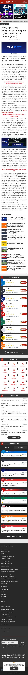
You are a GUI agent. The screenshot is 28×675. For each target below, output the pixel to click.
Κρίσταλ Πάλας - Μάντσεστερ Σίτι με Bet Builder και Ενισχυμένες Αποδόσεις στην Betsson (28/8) (16, 225)
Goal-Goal (3, 592)
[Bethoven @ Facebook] (3, 631)
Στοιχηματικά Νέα (4, 398)
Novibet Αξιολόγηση (5, 551)
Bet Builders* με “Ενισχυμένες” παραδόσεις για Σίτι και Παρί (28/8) (16, 218)
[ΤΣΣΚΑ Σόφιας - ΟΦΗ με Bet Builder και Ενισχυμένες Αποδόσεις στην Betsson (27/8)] (4, 268)
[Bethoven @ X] (8, 631)
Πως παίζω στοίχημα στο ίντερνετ (9, 579)
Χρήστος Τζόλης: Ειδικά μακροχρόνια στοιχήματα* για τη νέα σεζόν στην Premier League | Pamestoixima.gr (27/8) (15, 256)
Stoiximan (8, 280)
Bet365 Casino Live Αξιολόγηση (8, 621)
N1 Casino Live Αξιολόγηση (7, 624)
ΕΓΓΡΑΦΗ (17, 144)
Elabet (7, 296)
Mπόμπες (3, 601)
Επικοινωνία (4, 583)
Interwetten (8, 335)
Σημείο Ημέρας (4, 589)
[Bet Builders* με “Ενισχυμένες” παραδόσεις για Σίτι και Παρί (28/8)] (4, 219)
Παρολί (2, 599)
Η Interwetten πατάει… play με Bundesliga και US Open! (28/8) (15, 242)
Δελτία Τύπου (5, 24)
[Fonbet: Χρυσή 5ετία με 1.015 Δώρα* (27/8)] (4, 249)
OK (14, 668)
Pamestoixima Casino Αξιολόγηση (8, 617)
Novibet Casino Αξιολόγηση (7, 612)
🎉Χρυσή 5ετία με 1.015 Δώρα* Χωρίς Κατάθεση (14, 493)
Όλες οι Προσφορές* (12, 536)
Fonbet (7, 311)
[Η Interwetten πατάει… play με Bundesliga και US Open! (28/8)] (4, 243)
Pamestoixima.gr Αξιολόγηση (7, 556)
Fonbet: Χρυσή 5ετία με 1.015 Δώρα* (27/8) (15, 249)
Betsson (8, 343)
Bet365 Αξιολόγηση (5, 561)
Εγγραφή (23, 642)
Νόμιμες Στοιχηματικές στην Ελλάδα (9, 569)
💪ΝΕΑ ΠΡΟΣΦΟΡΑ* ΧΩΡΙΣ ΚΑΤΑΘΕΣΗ (11, 502)
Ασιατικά (3, 604)
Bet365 (8, 319)
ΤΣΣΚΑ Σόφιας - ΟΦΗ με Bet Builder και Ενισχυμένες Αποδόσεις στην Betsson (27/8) (16, 268)
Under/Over (3, 594)
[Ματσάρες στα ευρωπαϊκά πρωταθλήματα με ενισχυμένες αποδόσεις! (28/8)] (4, 231)
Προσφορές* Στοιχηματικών (7, 576)
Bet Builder (3, 596)
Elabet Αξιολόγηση (5, 553)
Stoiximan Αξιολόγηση (6, 549)
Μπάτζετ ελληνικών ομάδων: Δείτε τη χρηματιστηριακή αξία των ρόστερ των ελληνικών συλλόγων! (13, 413)
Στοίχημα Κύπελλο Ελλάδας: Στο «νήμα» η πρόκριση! (14, 400)
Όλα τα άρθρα (13, 437)
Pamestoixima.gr (10, 303)
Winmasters (9, 327)
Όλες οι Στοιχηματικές (13, 352)
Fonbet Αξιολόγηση (5, 558)
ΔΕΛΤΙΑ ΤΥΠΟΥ (5, 21)
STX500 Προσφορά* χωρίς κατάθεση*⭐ (12, 455)
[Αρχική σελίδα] (0, 21)
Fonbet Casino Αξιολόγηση (7, 619)
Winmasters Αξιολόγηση (6, 563)
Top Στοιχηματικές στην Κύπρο (8, 571)
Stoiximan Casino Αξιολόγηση (7, 609)
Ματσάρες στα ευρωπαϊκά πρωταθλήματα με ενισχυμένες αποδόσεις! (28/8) (15, 231)
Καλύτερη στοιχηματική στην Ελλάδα (9, 581)
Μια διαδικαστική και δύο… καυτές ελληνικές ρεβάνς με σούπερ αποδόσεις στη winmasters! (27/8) (16, 262)
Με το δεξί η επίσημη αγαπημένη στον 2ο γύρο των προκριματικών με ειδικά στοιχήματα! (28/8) (16, 237)
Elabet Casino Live (5, 614)
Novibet (8, 288)
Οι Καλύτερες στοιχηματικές (7, 574)
